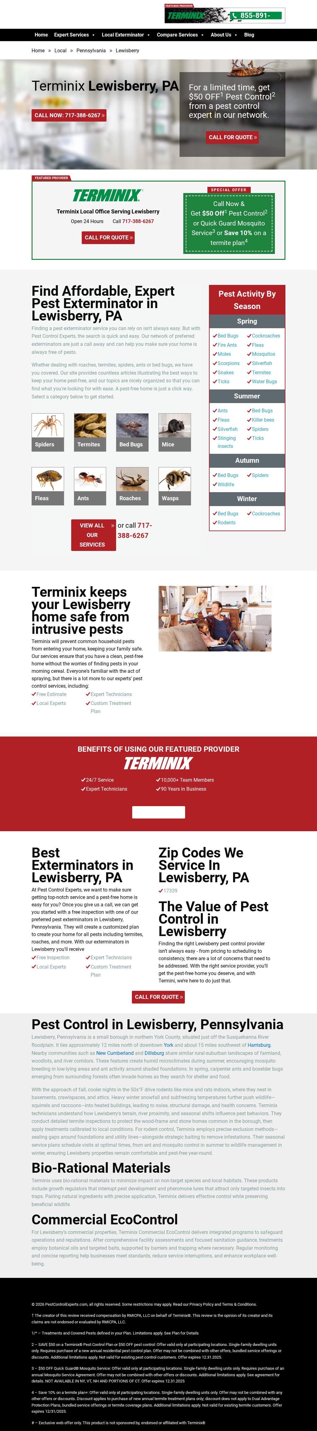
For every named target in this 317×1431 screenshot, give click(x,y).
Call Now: (67, 115)
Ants (223, 411)
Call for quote (231, 137)
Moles (224, 354)
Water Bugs (264, 382)
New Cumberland (115, 1053)
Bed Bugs (228, 336)
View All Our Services (92, 535)
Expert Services (71, 35)
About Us (221, 35)
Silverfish (262, 363)
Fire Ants (227, 345)
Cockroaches (266, 336)
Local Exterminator (123, 35)
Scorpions (229, 363)
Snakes (226, 373)
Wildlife (226, 485)
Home (41, 35)
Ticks (223, 382)
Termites (261, 373)
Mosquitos (263, 354)
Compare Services (177, 35)
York (168, 1045)
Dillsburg (154, 1053)
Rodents (227, 523)
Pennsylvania (91, 51)
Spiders (260, 429)
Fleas (258, 345)
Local (60, 51)
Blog (249, 35)
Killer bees (263, 420)
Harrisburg (259, 1045)
